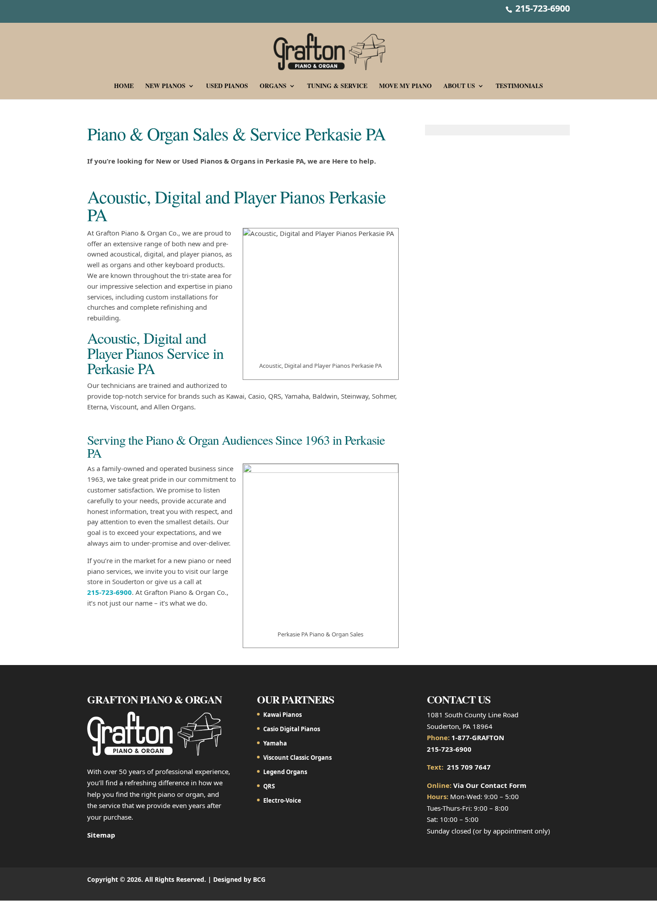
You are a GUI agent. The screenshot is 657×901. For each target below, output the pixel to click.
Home (124, 86)
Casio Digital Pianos (291, 729)
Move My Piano (405, 86)
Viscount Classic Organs (297, 758)
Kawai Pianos (282, 715)
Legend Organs (285, 772)
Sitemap (101, 834)
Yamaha (275, 743)
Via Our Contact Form (489, 785)
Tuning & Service (337, 86)
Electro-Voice (282, 800)
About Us (459, 86)
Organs (273, 86)
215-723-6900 (541, 8)
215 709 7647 (469, 766)
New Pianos (165, 86)
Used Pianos (227, 86)
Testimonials (519, 86)
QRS (269, 786)
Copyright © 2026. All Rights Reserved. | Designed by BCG (176, 879)
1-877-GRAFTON (477, 737)
